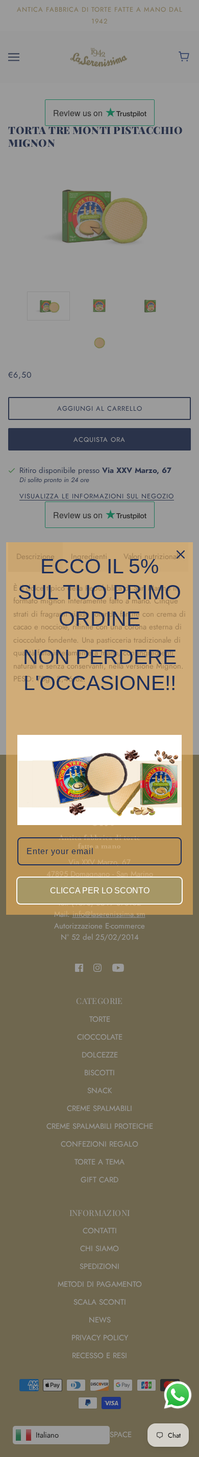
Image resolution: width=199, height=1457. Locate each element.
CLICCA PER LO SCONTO (100, 890)
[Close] (180, 554)
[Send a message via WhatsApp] (178, 1395)
